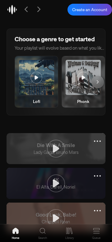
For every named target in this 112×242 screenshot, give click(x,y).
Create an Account (89, 9)
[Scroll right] (97, 82)
